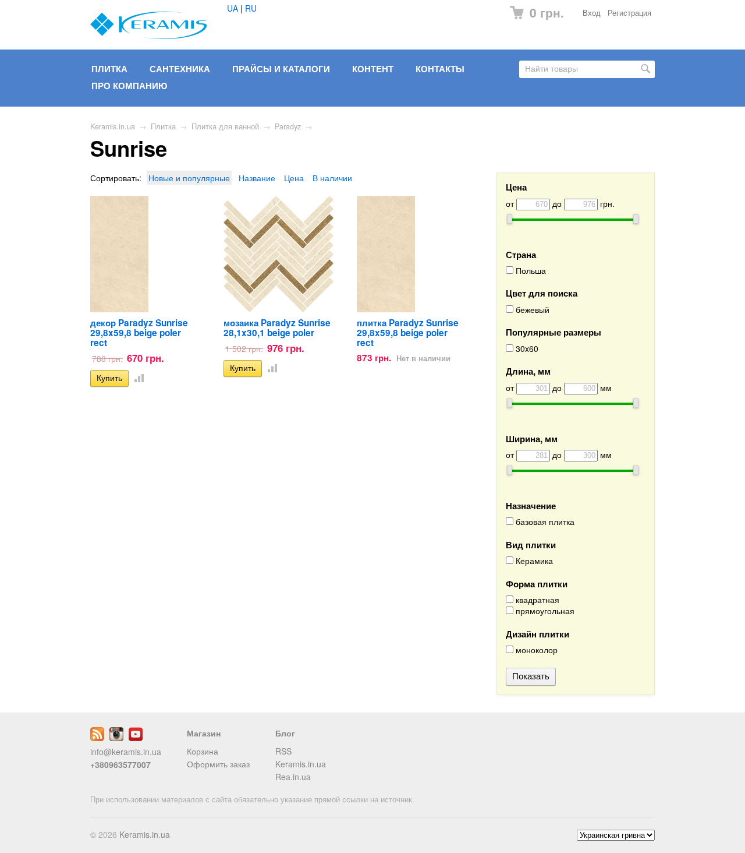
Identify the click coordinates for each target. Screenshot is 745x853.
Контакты (440, 68)
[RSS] (97, 737)
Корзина (202, 751)
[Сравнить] (137, 377)
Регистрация (629, 13)
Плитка (109, 68)
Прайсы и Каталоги (281, 68)
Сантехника (180, 68)
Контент (372, 68)
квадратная (536, 599)
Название (257, 178)
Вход (592, 13)
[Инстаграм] (116, 737)
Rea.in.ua (293, 776)
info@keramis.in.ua (125, 751)
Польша (529, 270)
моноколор (535, 649)
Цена (294, 178)
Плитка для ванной (225, 126)
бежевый (531, 309)
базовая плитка (543, 521)
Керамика (533, 560)
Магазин (204, 733)
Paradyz (288, 126)
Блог (285, 733)
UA (232, 8)
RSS (283, 751)
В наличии (332, 178)
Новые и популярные (189, 178)
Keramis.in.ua (112, 126)
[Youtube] (136, 737)
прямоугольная (543, 610)
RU (251, 8)
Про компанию (129, 85)
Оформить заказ (218, 764)
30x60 (525, 348)
